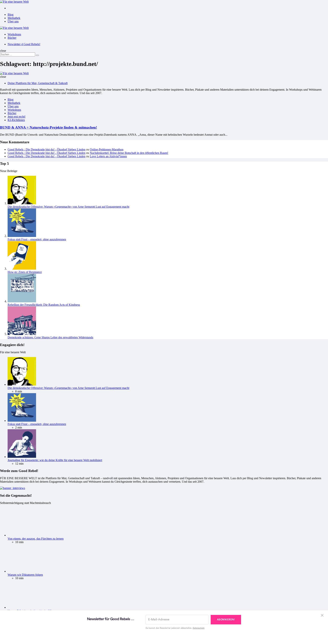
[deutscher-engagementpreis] (12, 488)
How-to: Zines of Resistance (25, 272)
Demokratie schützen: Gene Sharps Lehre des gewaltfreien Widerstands (50, 337)
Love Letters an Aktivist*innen (108, 156)
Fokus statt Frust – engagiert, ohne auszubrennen (37, 239)
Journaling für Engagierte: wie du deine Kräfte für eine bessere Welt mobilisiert (55, 460)
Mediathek (14, 18)
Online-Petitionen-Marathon (106, 149)
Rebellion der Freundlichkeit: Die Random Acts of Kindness (44, 304)
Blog (10, 14)
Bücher (12, 37)
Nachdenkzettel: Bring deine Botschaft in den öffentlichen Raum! (129, 152)
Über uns (13, 21)
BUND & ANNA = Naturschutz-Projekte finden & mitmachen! (48, 127)
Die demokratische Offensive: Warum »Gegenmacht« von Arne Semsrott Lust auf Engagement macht (68, 206)
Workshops (14, 34)
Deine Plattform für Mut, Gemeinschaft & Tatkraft (38, 83)
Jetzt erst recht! (16, 116)
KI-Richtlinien (16, 120)
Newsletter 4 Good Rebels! (24, 44)
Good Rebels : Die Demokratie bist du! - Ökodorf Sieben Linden (46, 149)
